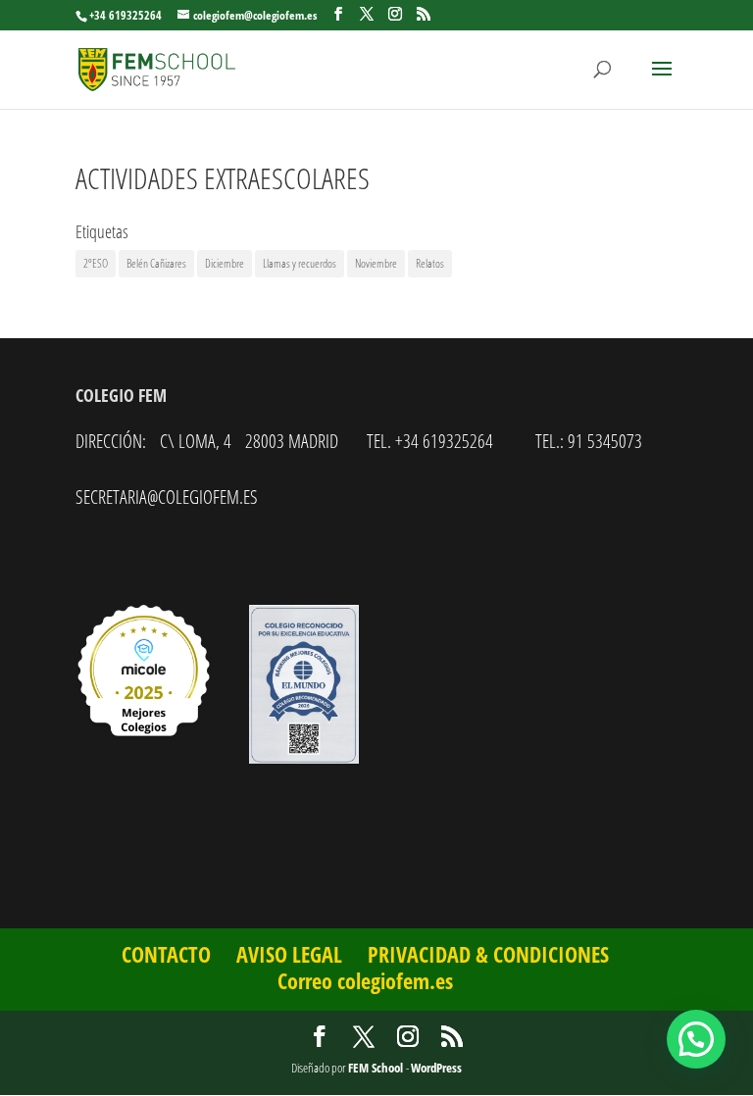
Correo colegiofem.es (365, 980)
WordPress (436, 1067)
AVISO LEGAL (289, 954)
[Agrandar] (333, 630)
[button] (696, 1039)
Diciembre (224, 263)
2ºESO (95, 263)
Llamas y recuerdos (299, 263)
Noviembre (376, 263)
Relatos (430, 263)
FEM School (377, 1067)
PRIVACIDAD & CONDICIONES (488, 954)
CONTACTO (166, 954)
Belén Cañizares (156, 263)
